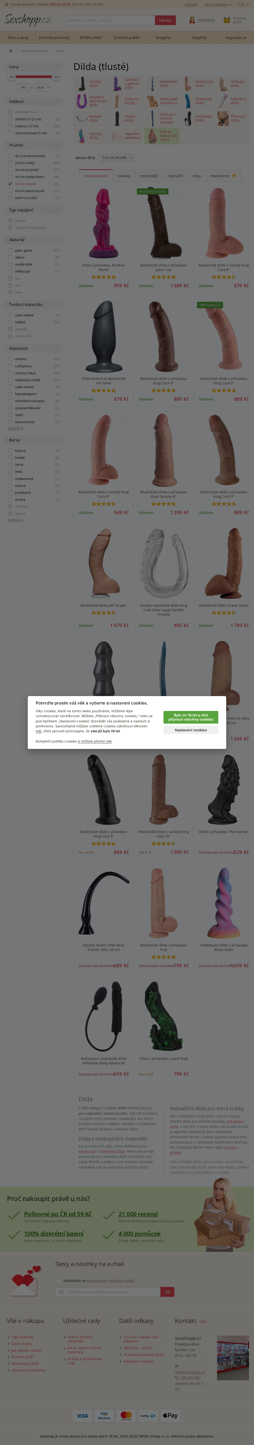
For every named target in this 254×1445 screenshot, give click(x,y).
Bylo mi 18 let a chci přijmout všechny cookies (190, 717)
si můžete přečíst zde (95, 741)
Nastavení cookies (191, 730)
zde (38, 731)
